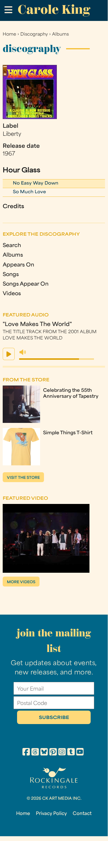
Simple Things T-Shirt (67, 433)
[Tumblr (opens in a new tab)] (71, 753)
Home (9, 34)
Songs (11, 274)
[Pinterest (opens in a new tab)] (53, 753)
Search (12, 245)
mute (22, 352)
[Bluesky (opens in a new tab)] (44, 753)
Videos (12, 293)
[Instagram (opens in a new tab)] (62, 753)
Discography (34, 34)
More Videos (21, 582)
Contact (82, 813)
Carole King (54, 9)
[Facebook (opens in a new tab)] (26, 753)
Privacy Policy (51, 813)
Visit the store (23, 478)
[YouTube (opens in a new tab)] (80, 753)
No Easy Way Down (35, 183)
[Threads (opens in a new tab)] (35, 753)
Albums (60, 34)
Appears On (18, 265)
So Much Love (29, 192)
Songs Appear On (25, 284)
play (9, 354)
